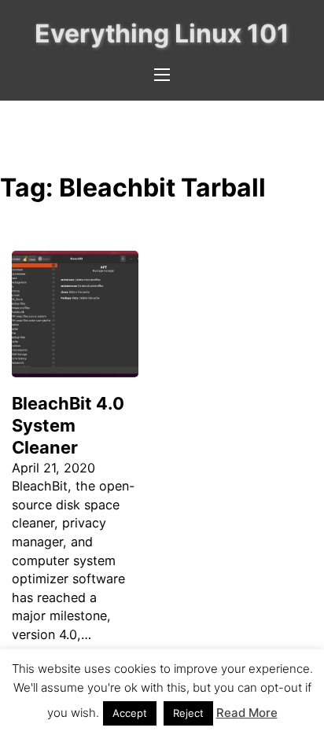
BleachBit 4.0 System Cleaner (68, 425)
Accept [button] (129, 713)
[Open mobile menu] (162, 74)
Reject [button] (188, 713)
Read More (247, 712)
